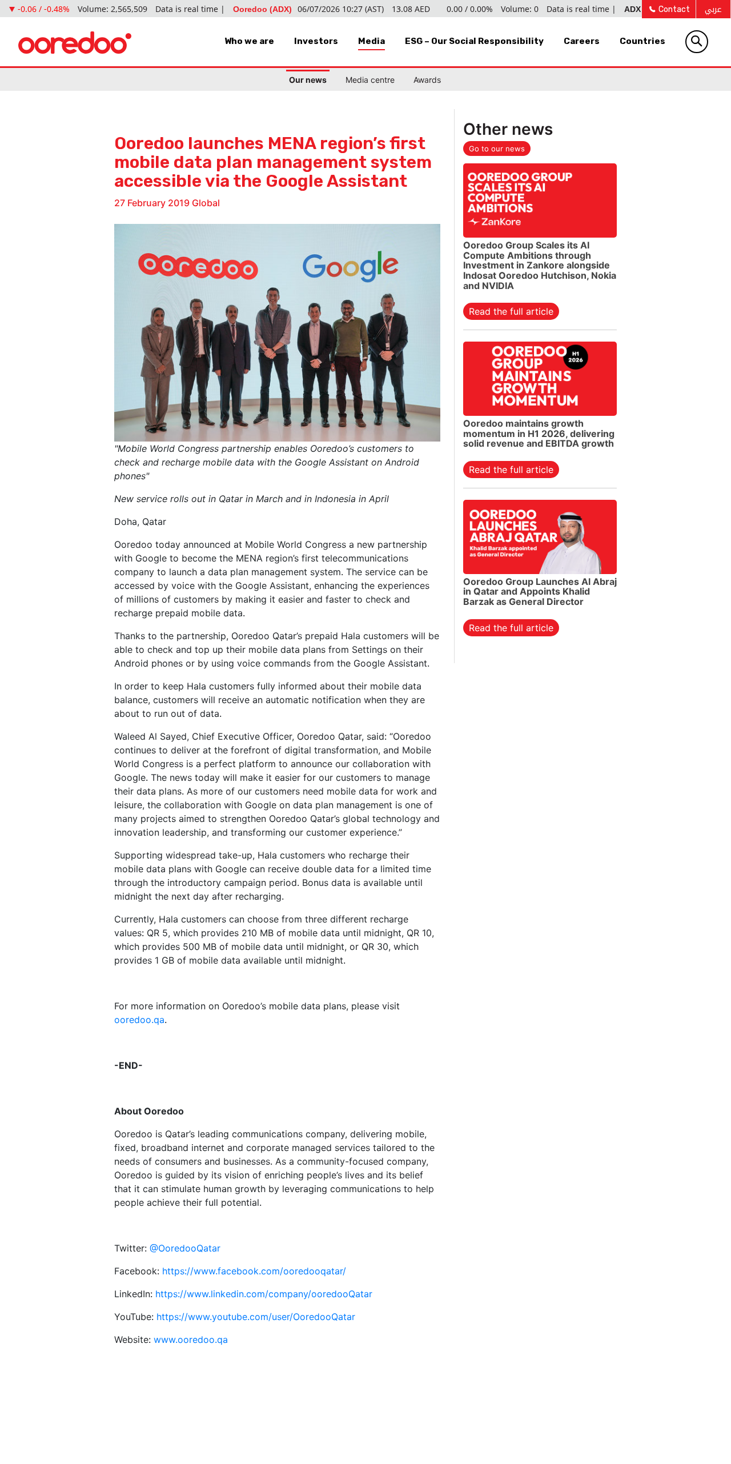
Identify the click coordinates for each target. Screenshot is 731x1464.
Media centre (370, 80)
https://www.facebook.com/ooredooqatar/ (254, 1271)
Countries (642, 41)
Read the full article (511, 311)
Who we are (249, 41)
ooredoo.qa (139, 1019)
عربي (713, 9)
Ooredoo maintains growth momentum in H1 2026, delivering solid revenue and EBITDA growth (538, 433)
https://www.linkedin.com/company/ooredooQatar (263, 1293)
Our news (308, 80)
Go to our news (497, 148)
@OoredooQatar (185, 1248)
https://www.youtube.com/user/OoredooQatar (255, 1316)
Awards (427, 80)
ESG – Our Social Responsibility (474, 41)
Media (371, 41)
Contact (673, 9)
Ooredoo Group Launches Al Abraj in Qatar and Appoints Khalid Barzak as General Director (540, 591)
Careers (582, 41)
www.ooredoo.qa (191, 1339)
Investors (316, 41)
